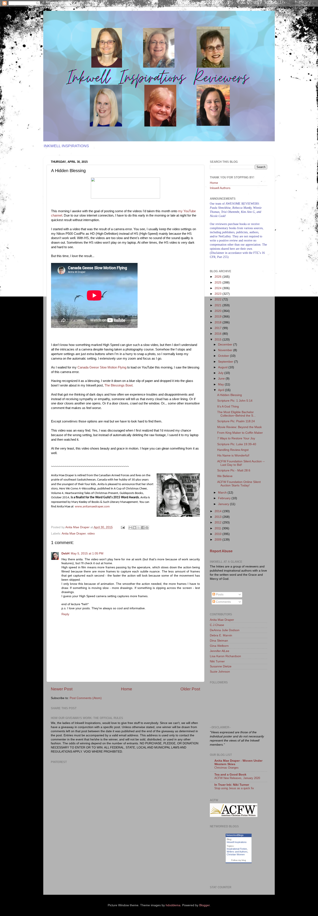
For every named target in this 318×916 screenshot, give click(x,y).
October (224, 355)
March (223, 492)
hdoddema (173, 905)
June (222, 378)
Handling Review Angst (233, 449)
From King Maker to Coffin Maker (240, 432)
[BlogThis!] (134, 527)
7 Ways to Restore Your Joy (236, 438)
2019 (218, 316)
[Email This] (130, 527)
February (224, 498)
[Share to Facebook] (143, 527)
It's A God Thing (228, 406)
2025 (218, 282)
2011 (218, 528)
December (225, 344)
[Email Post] (122, 527)
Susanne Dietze (220, 666)
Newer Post (61, 689)
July (221, 373)
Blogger (204, 905)
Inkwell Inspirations (237, 842)
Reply (65, 614)
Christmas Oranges (226, 767)
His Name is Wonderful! (233, 455)
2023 (218, 293)
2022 (218, 299)
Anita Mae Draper (74, 533)
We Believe (225, 476)
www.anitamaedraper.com (92, 506)
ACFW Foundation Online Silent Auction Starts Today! (239, 483)
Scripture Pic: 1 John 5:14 (234, 400)
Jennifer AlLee (219, 651)
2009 (218, 539)
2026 (218, 276)
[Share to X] (139, 527)
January (224, 504)
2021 (218, 305)
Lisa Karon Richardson (225, 656)
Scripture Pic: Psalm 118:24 (236, 421)
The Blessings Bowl (118, 385)
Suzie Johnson (220, 671)
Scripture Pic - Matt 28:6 (233, 470)
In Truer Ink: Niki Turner (231, 784)
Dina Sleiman (219, 640)
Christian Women (236, 854)
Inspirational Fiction (237, 849)
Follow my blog (238, 860)
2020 (218, 311)
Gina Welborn (219, 645)
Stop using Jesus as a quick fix (234, 788)
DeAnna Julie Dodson (224, 630)
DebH (65, 553)
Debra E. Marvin (221, 635)
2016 (218, 333)
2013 (218, 516)
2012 (218, 522)
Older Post (190, 689)
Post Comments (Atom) (86, 698)
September (226, 361)
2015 (218, 339)
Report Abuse (221, 551)
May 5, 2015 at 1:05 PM (87, 553)
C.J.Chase (217, 625)
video (91, 533)
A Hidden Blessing (229, 395)
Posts (219, 594)
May (221, 384)
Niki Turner (217, 661)
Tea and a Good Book (230, 774)
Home (126, 689)
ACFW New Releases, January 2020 (237, 778)
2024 (218, 288)
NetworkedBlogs (235, 835)
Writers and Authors (237, 851)
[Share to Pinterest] (147, 527)
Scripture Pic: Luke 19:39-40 (236, 444)
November (225, 350)
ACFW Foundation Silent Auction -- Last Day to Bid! (241, 463)
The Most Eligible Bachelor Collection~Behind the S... (236, 414)
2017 (218, 328)
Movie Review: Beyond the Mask (239, 427)
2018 (218, 322)
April (221, 390)
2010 (218, 534)
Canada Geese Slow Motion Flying (101, 367)
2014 (218, 511)
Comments (223, 601)
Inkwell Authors (220, 188)
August (223, 367)
